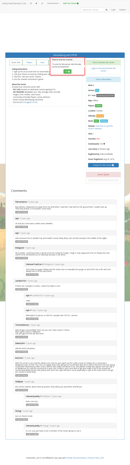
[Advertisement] (65, 33)
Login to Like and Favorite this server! (103, 69)
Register (122, 9)
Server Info (15, 62)
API (102, 458)
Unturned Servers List (14, 3)
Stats (42, 62)
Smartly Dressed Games (76, 458)
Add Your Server (70, 3)
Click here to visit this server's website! (100, 127)
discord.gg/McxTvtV (28, 102)
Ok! (66, 71)
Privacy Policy (93, 458)
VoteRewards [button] (52, 3)
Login (113, 9)
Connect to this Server (102, 165)
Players (29, 62)
